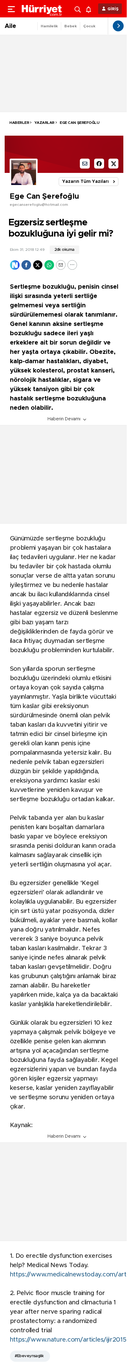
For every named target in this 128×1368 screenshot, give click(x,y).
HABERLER (19, 122)
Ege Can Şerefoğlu (79, 122)
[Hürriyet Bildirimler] (90, 9)
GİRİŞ (113, 9)
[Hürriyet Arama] (78, 8)
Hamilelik (49, 26)
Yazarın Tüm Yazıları (85, 181)
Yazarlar (44, 122)
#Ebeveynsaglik (29, 1356)
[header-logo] (42, 8)
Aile (10, 26)
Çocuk (89, 26)
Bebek (70, 26)
